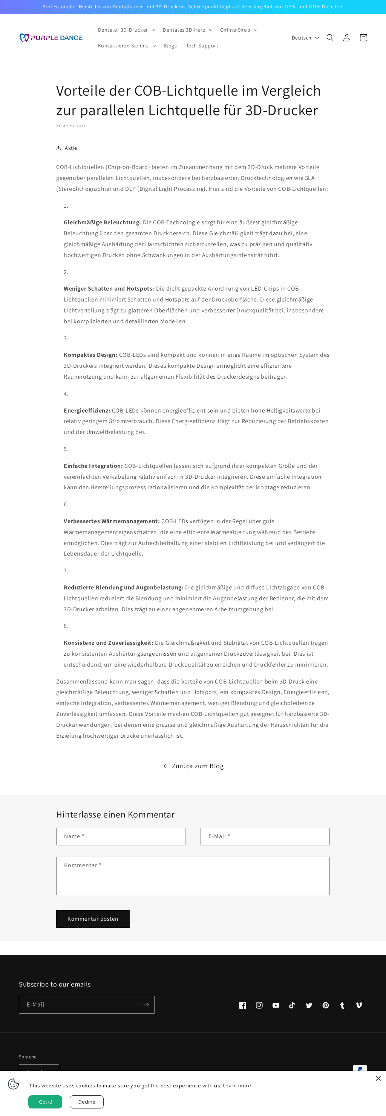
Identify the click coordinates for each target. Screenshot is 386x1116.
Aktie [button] (71, 148)
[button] (125, 30)
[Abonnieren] (146, 1005)
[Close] (378, 1078)
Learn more (237, 1085)
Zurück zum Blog (198, 765)
